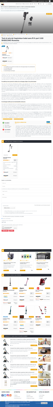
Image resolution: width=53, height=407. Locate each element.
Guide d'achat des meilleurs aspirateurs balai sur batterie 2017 (22, 372)
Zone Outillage (41, 395)
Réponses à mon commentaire (7, 220)
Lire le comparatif (33, 345)
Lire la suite (6, 270)
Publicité (16, 395)
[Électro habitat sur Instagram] (8, 395)
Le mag (32, 3)
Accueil (2, 8)
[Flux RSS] (10, 395)
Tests (36, 3)
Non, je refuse (44, 403)
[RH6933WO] (7, 49)
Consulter (15, 288)
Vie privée (28, 395)
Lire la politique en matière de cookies (12, 406)
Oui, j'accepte (38, 403)
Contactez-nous (17, 396)
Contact (46, 1)
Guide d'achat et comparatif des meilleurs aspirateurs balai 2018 (22, 339)
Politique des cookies (30, 398)
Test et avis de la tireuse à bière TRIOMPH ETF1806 (9, 263)
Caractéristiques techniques (9, 70)
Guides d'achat (19, 3)
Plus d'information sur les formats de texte (42, 205)
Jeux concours (26, 3)
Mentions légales (30, 396)
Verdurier (41, 398)
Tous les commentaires (6, 218)
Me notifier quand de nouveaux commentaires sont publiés (13, 216)
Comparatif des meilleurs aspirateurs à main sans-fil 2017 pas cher (23, 364)
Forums (40, 3)
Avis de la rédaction (8, 69)
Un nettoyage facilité (8, 68)
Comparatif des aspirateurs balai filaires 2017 (19, 355)
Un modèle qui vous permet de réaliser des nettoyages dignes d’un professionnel (19, 66)
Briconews (41, 396)
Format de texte (5, 205)
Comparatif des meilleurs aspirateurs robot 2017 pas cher (21, 348)
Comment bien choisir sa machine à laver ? (25, 263)
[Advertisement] (11, 240)
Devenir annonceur (41, 1)
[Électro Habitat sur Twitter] (5, 395)
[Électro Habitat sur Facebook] (3, 395)
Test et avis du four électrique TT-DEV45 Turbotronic (42, 263)
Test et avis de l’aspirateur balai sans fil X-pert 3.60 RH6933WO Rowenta (16, 8)
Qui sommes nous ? (34, 1)
